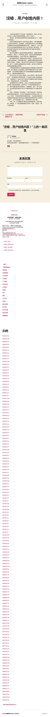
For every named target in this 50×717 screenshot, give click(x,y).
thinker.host (20, 234)
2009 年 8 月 (5, 572)
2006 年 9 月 (5, 665)
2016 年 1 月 (5, 395)
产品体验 (4, 278)
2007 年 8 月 (5, 634)
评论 (8, 166)
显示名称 (9, 178)
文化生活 (4, 298)
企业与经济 (5, 284)
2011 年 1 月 (5, 532)
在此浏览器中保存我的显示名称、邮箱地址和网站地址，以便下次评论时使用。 (24, 190)
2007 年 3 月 (5, 648)
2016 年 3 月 (5, 390)
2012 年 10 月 (5, 481)
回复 (8, 146)
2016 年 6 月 (5, 381)
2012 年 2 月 (5, 498)
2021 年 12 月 (5, 338)
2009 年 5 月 (5, 580)
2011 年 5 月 (5, 523)
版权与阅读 (5, 304)
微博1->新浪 (7, 241)
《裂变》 (4, 264)
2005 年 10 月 (6, 697)
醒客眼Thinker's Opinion (25, 3)
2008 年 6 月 (5, 606)
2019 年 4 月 (5, 353)
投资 (3, 292)
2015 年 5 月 (5, 415)
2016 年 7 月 (5, 378)
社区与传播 (25, 13)
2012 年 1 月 (5, 501)
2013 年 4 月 (5, 466)
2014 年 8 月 (5, 427)
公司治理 (4, 287)
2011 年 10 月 (5, 509)
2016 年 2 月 (5, 392)
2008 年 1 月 (5, 620)
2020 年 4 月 (5, 344)
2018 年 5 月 (5, 373)
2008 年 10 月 (6, 597)
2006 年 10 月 (6, 663)
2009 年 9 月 (5, 569)
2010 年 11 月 (5, 537)
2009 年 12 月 (5, 560)
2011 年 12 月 (5, 503)
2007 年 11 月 (5, 626)
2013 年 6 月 (5, 461)
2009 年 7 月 (5, 574)
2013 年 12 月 (5, 449)
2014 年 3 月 (5, 441)
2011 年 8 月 (5, 515)
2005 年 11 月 (5, 694)
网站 (8, 184)
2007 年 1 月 (5, 654)
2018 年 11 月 (5, 361)
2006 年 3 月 (5, 683)
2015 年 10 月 (5, 404)
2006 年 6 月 (5, 674)
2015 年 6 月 (5, 412)
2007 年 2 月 (5, 651)
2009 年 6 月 (5, 577)
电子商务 (4, 307)
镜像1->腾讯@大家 (8, 244)
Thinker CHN (17, 23)
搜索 (3, 295)
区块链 (4, 290)
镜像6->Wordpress (8, 250)
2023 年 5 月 (5, 336)
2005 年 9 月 (5, 700)
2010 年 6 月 (5, 552)
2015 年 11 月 (5, 401)
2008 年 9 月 (5, 600)
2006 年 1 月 (5, 688)
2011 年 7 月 (5, 518)
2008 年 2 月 (5, 617)
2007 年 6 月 (5, 640)
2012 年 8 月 (5, 483)
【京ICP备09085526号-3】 (9, 704)
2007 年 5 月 (5, 643)
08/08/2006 (26, 23)
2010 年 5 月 (5, 555)
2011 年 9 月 (5, 512)
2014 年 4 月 (5, 438)
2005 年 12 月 (5, 691)
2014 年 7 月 (5, 429)
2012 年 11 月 (5, 478)
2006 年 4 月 (5, 680)
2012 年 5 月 (5, 492)
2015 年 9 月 (5, 407)
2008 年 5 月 (5, 609)
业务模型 (4, 270)
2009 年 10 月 (6, 566)
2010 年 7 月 (5, 549)
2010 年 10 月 (5, 540)
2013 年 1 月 (5, 472)
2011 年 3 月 (5, 529)
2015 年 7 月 (5, 410)
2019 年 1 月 (5, 358)
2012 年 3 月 (5, 495)
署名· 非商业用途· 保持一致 (8, 232)
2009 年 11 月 (5, 563)
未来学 (4, 301)
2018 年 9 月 (5, 364)
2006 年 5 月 (5, 677)
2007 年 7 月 (5, 637)
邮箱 (27, 178)
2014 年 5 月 (5, 435)
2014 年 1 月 (5, 446)
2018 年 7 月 (5, 367)
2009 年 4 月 (5, 583)
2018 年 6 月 (5, 370)
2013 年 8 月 (5, 458)
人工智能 (4, 281)
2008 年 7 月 (5, 603)
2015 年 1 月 (5, 424)
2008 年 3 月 (5, 614)
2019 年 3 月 (5, 355)
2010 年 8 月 (5, 546)
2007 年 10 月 (5, 629)
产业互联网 (5, 275)
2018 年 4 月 (5, 375)
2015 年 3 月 (5, 421)
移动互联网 (5, 312)
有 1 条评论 (35, 23)
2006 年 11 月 (5, 660)
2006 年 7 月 (5, 671)
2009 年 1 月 (5, 592)
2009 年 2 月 (5, 589)
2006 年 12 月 (5, 657)
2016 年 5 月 (5, 384)
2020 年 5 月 (5, 341)
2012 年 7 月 (5, 486)
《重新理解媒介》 (6, 267)
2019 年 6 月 (5, 347)
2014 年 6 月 (5, 432)
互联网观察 (5, 273)
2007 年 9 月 (5, 631)
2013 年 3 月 (5, 469)
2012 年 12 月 (5, 475)
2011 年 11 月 (5, 506)
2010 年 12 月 (5, 535)
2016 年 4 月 (5, 387)
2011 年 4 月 (5, 526)
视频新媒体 (5, 315)
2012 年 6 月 (5, 489)
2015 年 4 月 (5, 418)
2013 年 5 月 (5, 464)
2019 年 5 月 (5, 350)
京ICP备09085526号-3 (8, 228)
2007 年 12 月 (5, 623)
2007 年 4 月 (5, 646)
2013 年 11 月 (5, 452)
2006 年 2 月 (5, 685)
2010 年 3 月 (5, 557)
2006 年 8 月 (5, 668)
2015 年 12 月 (5, 398)
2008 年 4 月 (5, 611)
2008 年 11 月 (5, 594)
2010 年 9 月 (5, 543)
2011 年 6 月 (5, 520)
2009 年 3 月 (5, 586)
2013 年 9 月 (5, 455)
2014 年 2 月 (5, 444)
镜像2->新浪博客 (8, 247)
